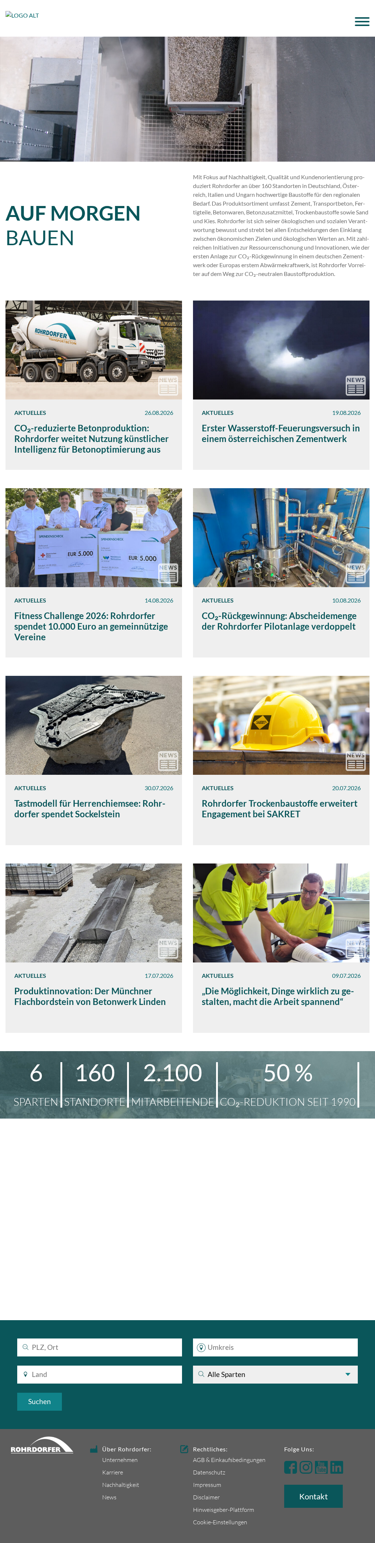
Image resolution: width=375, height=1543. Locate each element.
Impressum (207, 1484)
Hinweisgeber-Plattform (223, 1509)
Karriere (112, 1472)
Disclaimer (206, 1497)
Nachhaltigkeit (120, 1484)
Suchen (39, 1401)
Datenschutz (209, 1472)
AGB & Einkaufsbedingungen (229, 1459)
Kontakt (313, 1496)
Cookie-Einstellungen (220, 1521)
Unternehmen (120, 1459)
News (109, 1497)
